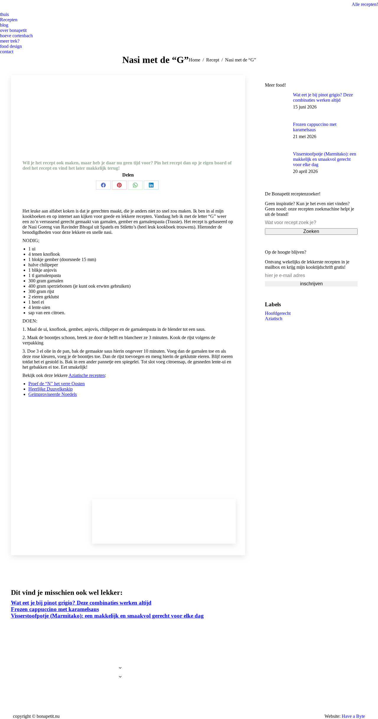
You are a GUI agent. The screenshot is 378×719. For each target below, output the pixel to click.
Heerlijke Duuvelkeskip (50, 388)
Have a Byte (353, 716)
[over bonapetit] (67, 673)
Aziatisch (273, 318)
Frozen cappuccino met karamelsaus (314, 127)
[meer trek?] (67, 682)
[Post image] (277, 104)
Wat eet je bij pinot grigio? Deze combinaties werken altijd (323, 97)
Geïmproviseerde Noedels (52, 394)
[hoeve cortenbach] (67, 678)
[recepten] (67, 669)
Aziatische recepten (87, 375)
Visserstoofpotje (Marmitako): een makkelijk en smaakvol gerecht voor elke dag (324, 159)
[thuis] (67, 659)
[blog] (67, 661)
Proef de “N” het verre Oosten (56, 383)
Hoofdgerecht (278, 313)
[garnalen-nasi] (128, 129)
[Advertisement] (127, 448)
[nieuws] (67, 664)
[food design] (67, 685)
